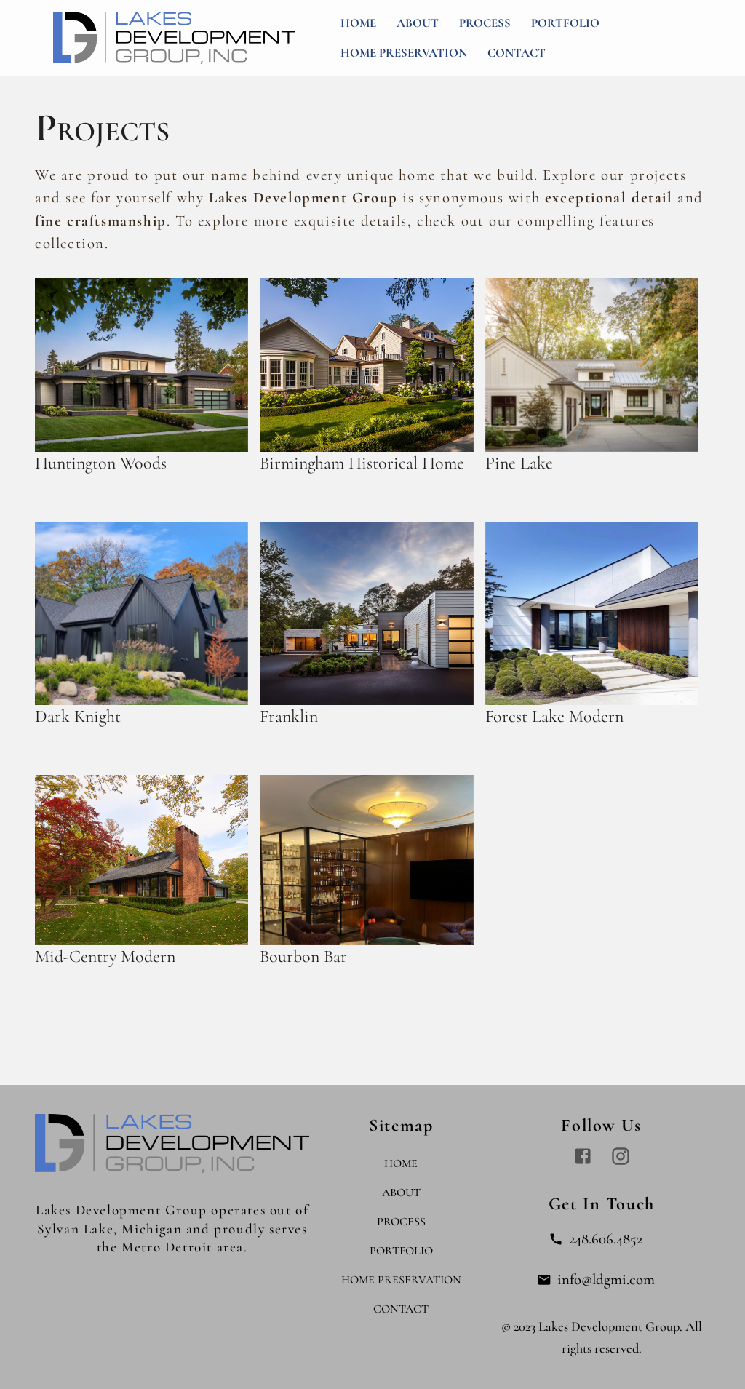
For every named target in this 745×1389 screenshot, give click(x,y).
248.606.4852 (605, 1239)
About (418, 23)
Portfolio (565, 23)
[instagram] (621, 1156)
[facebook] (583, 1156)
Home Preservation (403, 52)
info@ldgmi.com (606, 1279)
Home (358, 23)
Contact (516, 52)
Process (485, 23)
